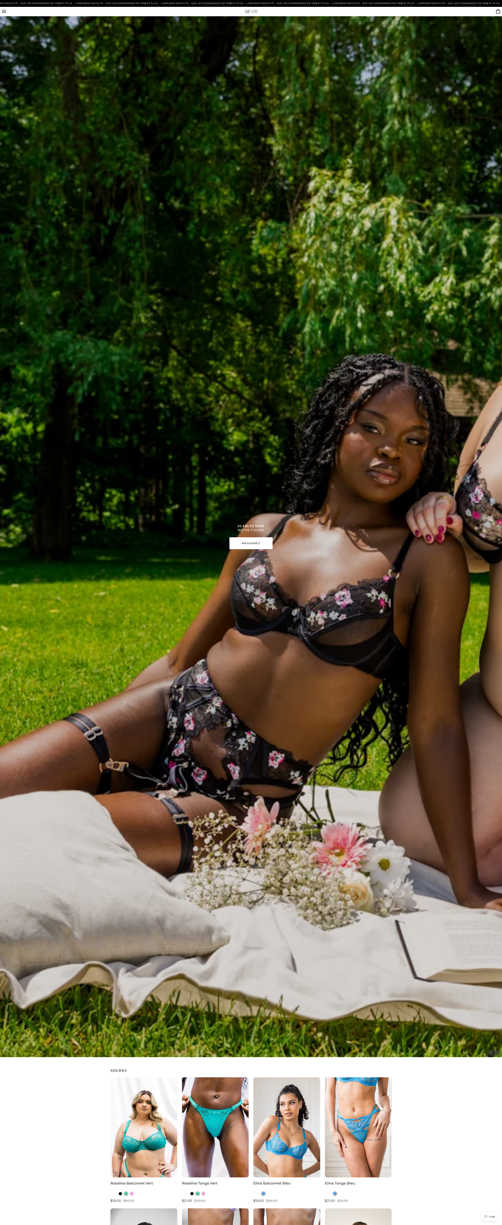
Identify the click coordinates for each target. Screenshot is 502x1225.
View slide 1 (491, 1052)
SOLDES (118, 1070)
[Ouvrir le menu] (7, 11)
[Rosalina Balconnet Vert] (143, 1127)
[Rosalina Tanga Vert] (215, 1127)
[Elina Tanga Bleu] (358, 1127)
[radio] (120, 1194)
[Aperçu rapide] (170, 1172)
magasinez (251, 543)
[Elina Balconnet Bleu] (286, 1127)
